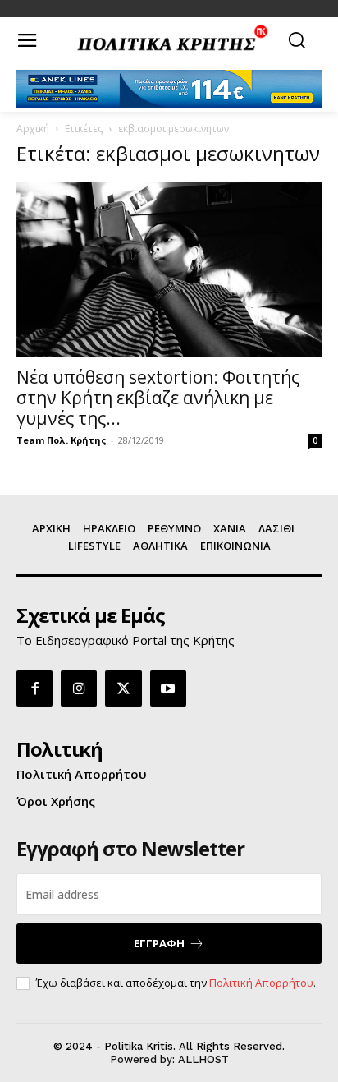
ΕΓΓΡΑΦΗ (159, 943)
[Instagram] (79, 688)
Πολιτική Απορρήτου (261, 982)
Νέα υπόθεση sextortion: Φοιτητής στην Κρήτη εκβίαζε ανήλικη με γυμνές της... (157, 398)
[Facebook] (34, 688)
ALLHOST (203, 1059)
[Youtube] (168, 688)
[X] (123, 688)
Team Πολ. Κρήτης (61, 440)
